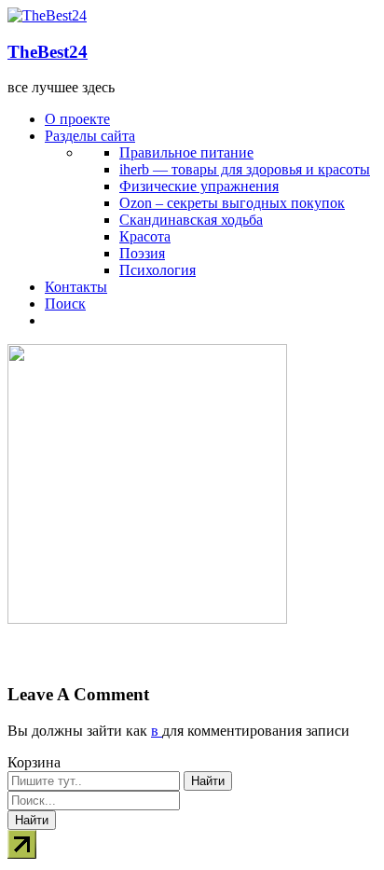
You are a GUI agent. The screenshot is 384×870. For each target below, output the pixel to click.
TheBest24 (47, 52)
